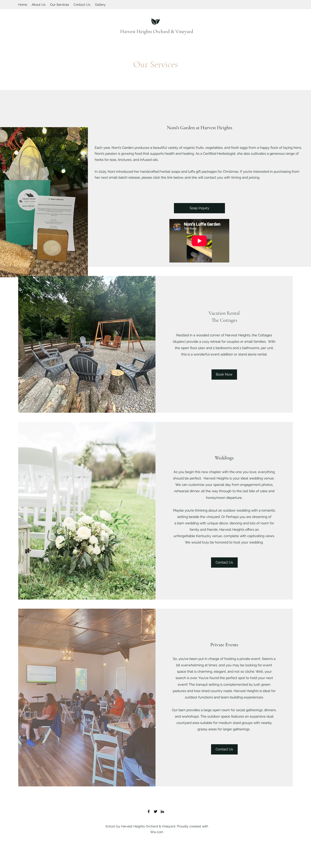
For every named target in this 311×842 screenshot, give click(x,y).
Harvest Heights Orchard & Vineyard (156, 31)
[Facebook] (148, 811)
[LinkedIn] (162, 811)
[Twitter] (155, 811)
